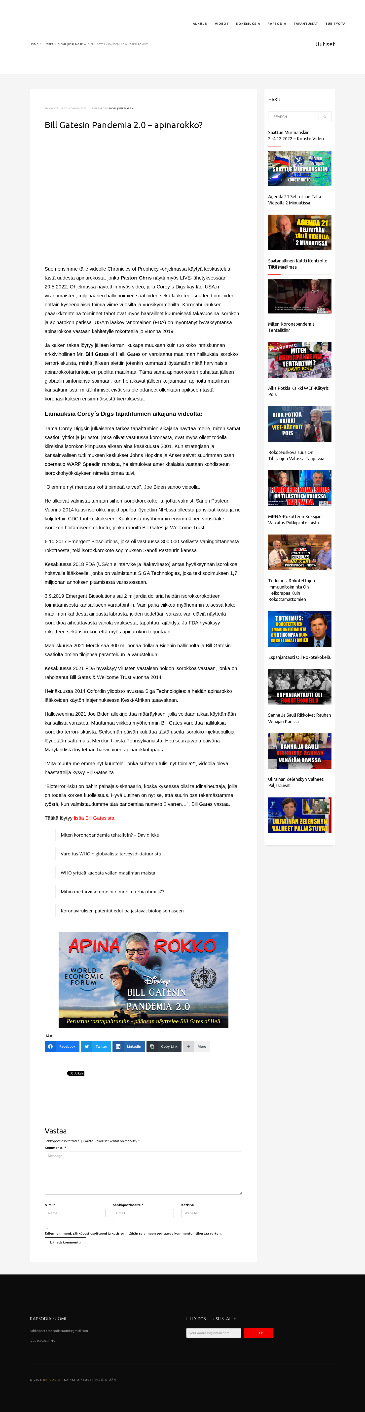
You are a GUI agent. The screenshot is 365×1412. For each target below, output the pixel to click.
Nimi (50, 1205)
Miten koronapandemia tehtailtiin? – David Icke (110, 835)
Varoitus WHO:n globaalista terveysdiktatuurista (111, 854)
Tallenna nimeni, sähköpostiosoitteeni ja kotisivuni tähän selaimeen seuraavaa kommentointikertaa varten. (133, 1233)
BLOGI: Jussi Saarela (121, 108)
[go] (325, 117)
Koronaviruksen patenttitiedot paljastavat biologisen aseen (122, 911)
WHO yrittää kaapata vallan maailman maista (108, 873)
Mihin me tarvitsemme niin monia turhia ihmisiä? (112, 892)
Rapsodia (51, 1379)
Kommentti (55, 1147)
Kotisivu (187, 1205)
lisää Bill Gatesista (94, 818)
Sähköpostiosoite (128, 1205)
